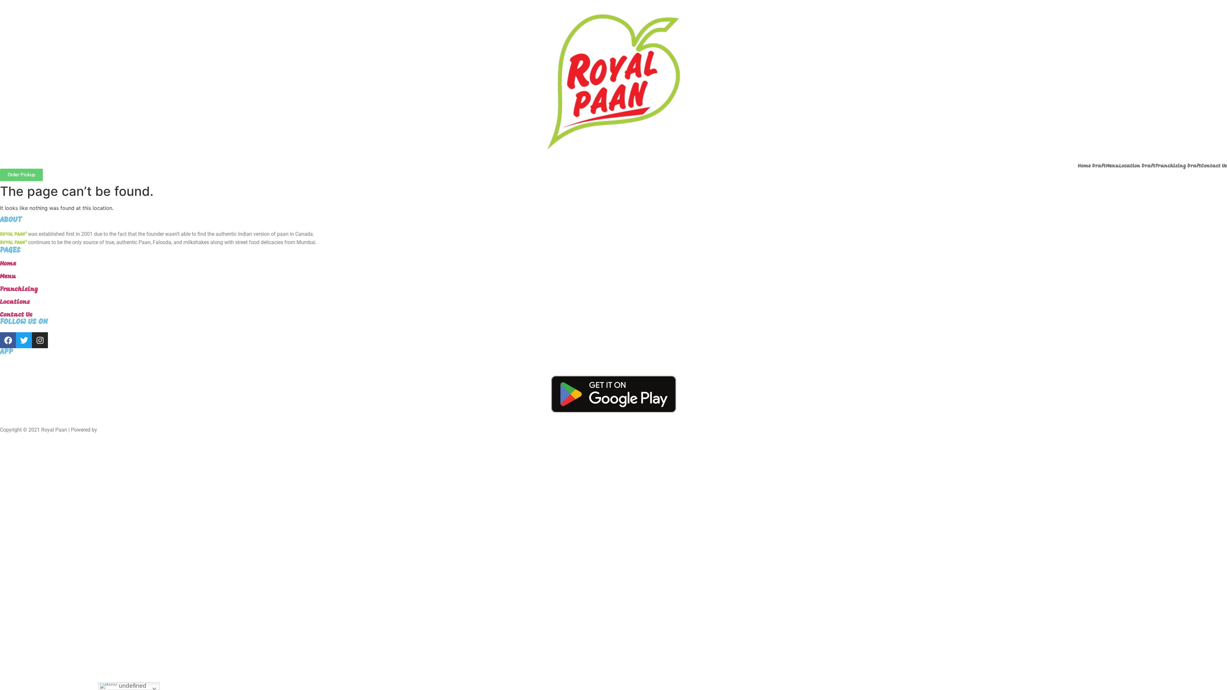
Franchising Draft (1178, 166)
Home (8, 264)
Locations (15, 302)
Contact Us (1214, 166)
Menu (1112, 166)
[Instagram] (40, 340)
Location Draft (1137, 166)
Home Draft (1092, 166)
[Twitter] (24, 340)
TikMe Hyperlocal (118, 430)
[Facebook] (8, 340)
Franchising (19, 289)
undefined (131, 685)
